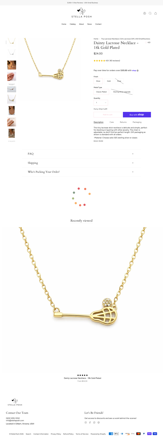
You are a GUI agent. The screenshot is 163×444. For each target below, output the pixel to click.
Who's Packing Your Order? (44, 172)
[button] (72, 24)
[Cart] (155, 13)
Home (96, 39)
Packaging (137, 122)
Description (98, 122)
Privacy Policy (56, 434)
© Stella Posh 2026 (16, 434)
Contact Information (41, 434)
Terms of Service (82, 434)
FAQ (31, 154)
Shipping (33, 163)
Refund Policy (68, 434)
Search (28, 434)
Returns (123, 122)
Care (112, 122)
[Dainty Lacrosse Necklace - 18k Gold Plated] (11, 42)
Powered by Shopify (98, 434)
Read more (98, 141)
